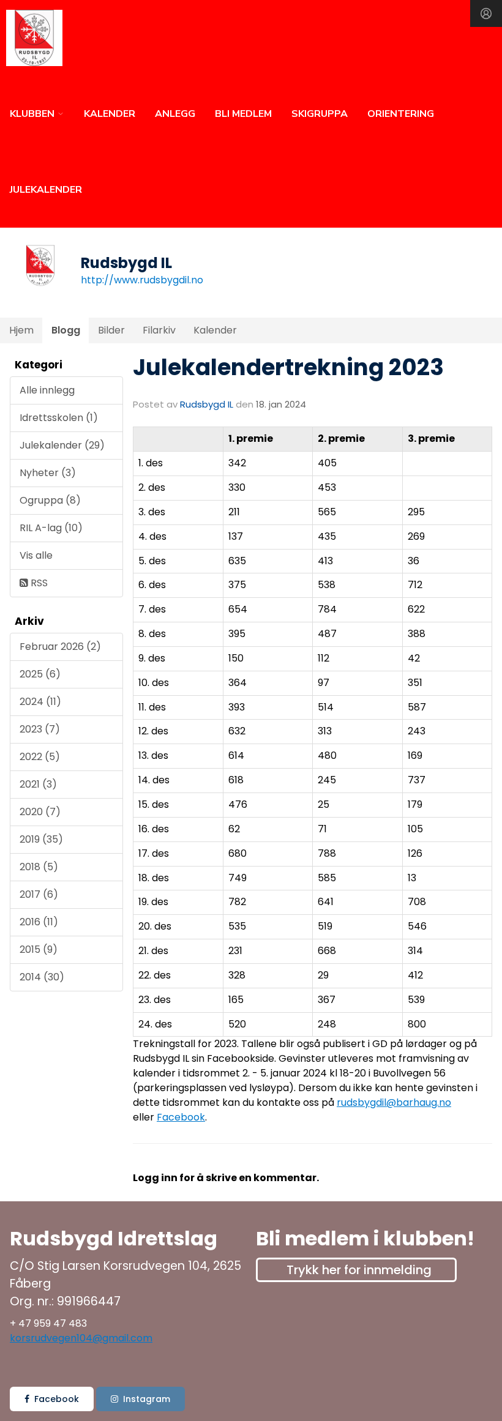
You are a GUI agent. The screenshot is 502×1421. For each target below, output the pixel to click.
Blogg (65, 330)
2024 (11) (40, 702)
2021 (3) (38, 784)
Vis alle (36, 555)
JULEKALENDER (46, 189)
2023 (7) (40, 729)
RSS (38, 583)
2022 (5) (40, 757)
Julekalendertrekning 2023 (288, 367)
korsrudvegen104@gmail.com (81, 1338)
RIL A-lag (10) (51, 528)
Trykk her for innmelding (359, 1269)
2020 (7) (40, 812)
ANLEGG (175, 114)
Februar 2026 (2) (60, 647)
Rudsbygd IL (206, 404)
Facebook (181, 1117)
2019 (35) (41, 839)
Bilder (111, 330)
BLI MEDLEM (243, 114)
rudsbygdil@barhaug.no (394, 1102)
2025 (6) (40, 674)
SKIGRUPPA (319, 114)
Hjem (21, 330)
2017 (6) (39, 894)
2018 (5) (39, 867)
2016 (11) (39, 922)
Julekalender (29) (62, 445)
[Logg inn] (486, 13)
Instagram (146, 1399)
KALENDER (109, 114)
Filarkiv (159, 330)
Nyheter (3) (48, 473)
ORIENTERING (400, 114)
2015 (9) (39, 949)
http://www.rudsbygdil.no (142, 280)
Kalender (215, 330)
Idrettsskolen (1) (59, 418)
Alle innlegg (47, 390)
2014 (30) (42, 977)
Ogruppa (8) (50, 500)
